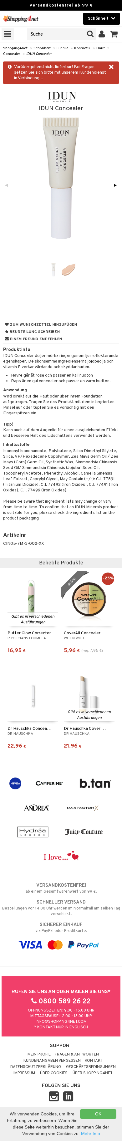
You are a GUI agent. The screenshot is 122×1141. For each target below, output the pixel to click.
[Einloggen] (102, 34)
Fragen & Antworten (77, 1054)
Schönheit (42, 48)
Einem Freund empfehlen (35, 339)
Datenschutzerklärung (35, 1067)
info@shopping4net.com (61, 1021)
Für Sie (62, 48)
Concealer (11, 53)
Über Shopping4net (93, 1073)
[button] (114, 34)
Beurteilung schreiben (34, 331)
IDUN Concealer (39, 53)
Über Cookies (54, 1073)
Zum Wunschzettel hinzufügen (43, 324)
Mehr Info (90, 1133)
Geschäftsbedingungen (91, 1067)
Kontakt (94, 1060)
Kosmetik (82, 48)
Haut (100, 48)
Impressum (24, 1073)
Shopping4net (15, 48)
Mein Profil (39, 1054)
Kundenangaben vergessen (52, 1060)
